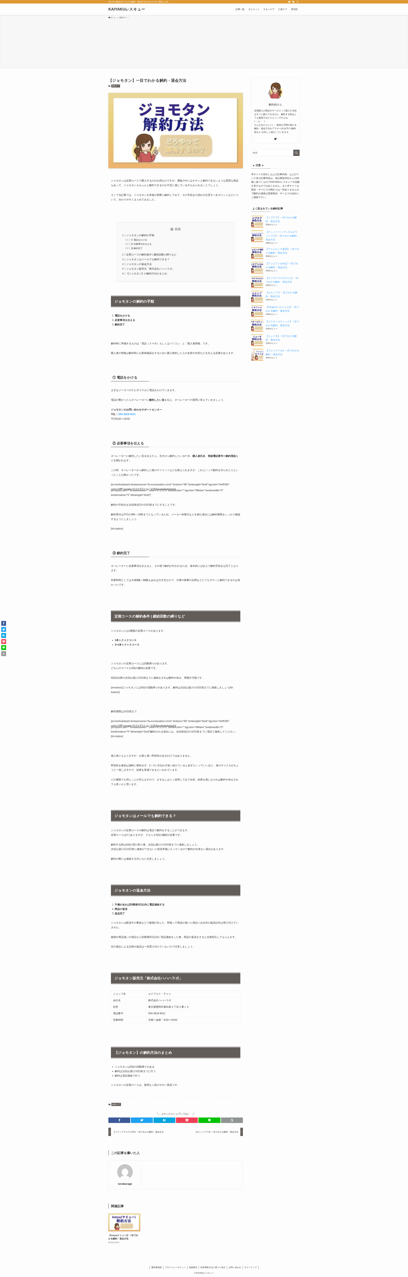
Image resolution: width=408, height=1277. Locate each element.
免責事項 (193, 1267)
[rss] (293, 2)
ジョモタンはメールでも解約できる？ (148, 259)
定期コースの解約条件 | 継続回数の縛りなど (151, 254)
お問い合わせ (235, 1267)
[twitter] (289, 2)
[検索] (297, 2)
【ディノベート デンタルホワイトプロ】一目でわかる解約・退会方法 (282, 236)
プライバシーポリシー (175, 1267)
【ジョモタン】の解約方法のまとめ (146, 273)
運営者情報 (156, 1267)
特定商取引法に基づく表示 (212, 1267)
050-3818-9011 (127, 414)
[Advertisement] (204, 43)
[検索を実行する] (296, 153)
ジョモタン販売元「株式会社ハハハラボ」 (150, 268)
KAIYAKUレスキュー (126, 9)
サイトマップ (250, 1267)
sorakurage (125, 1183)
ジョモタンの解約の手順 (140, 235)
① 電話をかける (139, 240)
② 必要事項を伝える (141, 244)
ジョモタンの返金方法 (139, 264)
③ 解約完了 (137, 248)
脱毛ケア (115, 86)
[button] (119, 1120)
